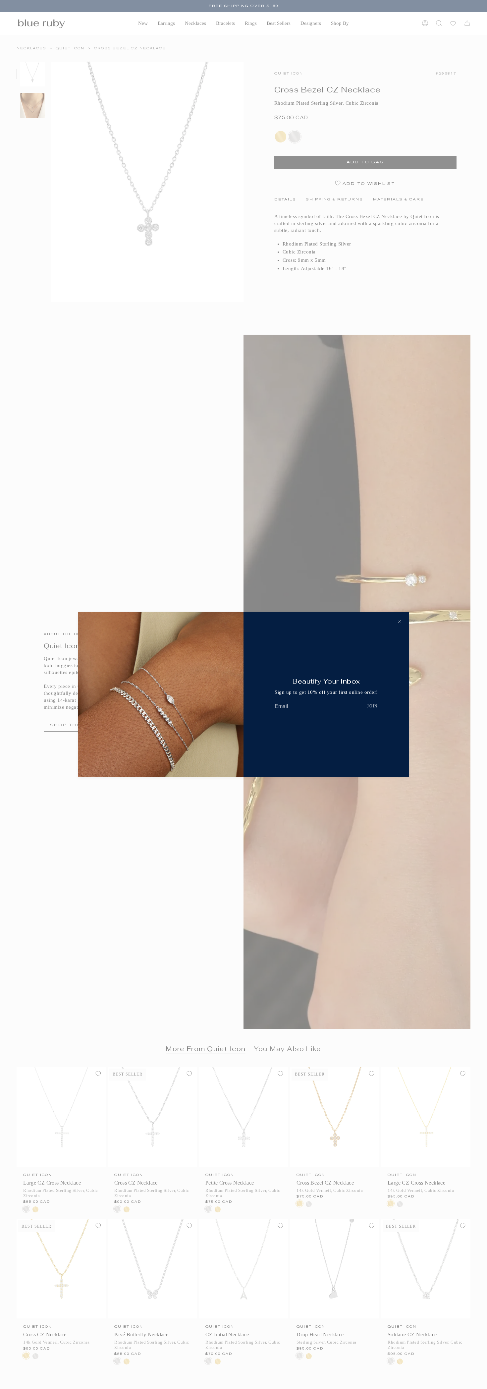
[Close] (399, 621)
